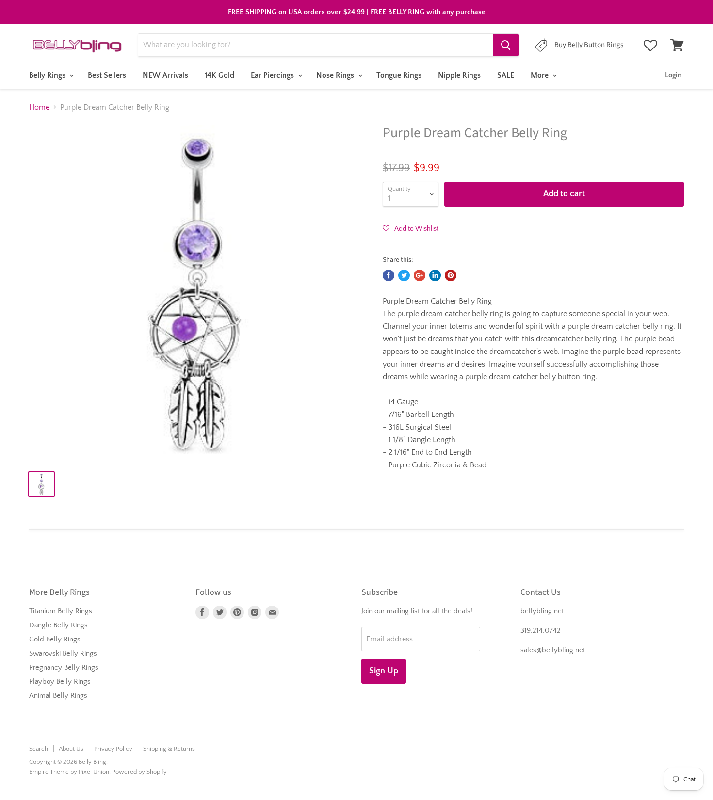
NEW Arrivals (165, 75)
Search (38, 748)
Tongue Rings (398, 75)
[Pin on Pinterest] (450, 275)
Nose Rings (336, 75)
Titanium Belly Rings (60, 611)
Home (39, 107)
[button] (410, 228)
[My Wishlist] (650, 45)
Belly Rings (48, 75)
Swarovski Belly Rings (63, 653)
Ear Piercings (273, 75)
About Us (71, 748)
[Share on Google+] (419, 275)
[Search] (506, 45)
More (541, 75)
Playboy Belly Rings (60, 681)
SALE (505, 75)
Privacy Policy (113, 748)
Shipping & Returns (169, 748)
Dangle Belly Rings (58, 625)
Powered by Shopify (139, 771)
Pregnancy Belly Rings (63, 667)
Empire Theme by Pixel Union (69, 771)
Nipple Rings (459, 75)
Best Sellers (107, 75)
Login (673, 75)
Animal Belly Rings (58, 695)
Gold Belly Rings (55, 639)
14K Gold (219, 75)
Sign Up (383, 671)
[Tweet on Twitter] (404, 275)
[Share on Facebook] (388, 275)
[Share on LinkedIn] (435, 275)
